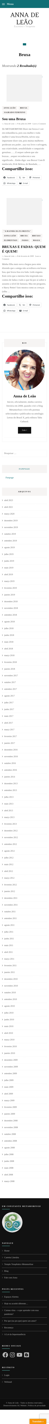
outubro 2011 (10, 911)
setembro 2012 (10, 844)
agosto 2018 (9, 621)
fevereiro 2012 (10, 885)
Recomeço (8, 1327)
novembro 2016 (11, 756)
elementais (10, 240)
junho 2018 (9, 635)
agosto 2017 (9, 696)
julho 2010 (8, 1013)
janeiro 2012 (9, 891)
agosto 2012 (9, 851)
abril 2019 (8, 574)
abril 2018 (8, 648)
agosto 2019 (9, 547)
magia (36, 240)
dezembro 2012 (11, 830)
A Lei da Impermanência (14, 1334)
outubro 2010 (10, 992)
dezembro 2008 (11, 1120)
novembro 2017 (11, 675)
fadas (25, 240)
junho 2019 (9, 561)
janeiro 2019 (9, 595)
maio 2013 (8, 804)
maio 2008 (8, 1168)
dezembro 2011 (10, 898)
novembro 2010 (11, 986)
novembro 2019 (11, 527)
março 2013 (9, 817)
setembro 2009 (10, 1073)
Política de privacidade (37, 1406)
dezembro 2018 (11, 601)
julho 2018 (8, 628)
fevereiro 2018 (10, 662)
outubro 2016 (10, 763)
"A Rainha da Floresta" (17, 231)
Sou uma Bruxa (14, 119)
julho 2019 (8, 554)
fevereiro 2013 (10, 824)
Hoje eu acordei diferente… (16, 1303)
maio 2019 (8, 568)
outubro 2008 (10, 1134)
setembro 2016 (10, 770)
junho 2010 (9, 1019)
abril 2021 (8, 507)
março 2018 (9, 655)
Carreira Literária (11, 1257)
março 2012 (9, 878)
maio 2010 (8, 1026)
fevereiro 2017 (10, 736)
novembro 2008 (11, 1127)
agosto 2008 (9, 1147)
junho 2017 (9, 709)
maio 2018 (8, 642)
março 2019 (9, 581)
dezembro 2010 (11, 979)
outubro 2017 (10, 682)
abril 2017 (8, 723)
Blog (6, 1271)
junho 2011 (9, 938)
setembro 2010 (10, 999)
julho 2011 (8, 932)
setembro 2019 (10, 541)
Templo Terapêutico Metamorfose (18, 1264)
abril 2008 (8, 1174)
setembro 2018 (10, 615)
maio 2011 (8, 945)
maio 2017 (8, 716)
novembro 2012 (11, 837)
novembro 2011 (11, 905)
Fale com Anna (10, 1277)
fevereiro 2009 (10, 1107)
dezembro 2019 (11, 520)
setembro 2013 (10, 790)
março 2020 (9, 514)
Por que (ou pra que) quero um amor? (20, 1321)
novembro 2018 (11, 608)
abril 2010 (8, 1033)
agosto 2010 (9, 1006)
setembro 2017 (10, 689)
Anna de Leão (9, 124)
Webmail (8, 1382)
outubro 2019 (10, 534)
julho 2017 (8, 702)
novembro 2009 (11, 1067)
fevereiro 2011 (10, 965)
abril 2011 (8, 952)
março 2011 (9, 959)
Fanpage (24, 469)
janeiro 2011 (9, 972)
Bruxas (36, 236)
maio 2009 (8, 1087)
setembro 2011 (10, 918)
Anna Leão (10, 108)
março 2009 (9, 1100)
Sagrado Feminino (14, 112)
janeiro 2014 (9, 777)
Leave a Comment (39, 124)
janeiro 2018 (9, 669)
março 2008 (9, 1181)
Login (6, 1375)
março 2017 (9, 729)
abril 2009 (8, 1094)
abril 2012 (8, 871)
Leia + (24, 430)
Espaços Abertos (11, 1297)
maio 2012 (8, 864)
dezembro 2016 (11, 750)
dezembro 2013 (11, 783)
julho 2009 (8, 1080)
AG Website (21, 1406)
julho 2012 (8, 858)
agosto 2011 (9, 925)
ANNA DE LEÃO (24, 18)
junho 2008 (9, 1161)
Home (7, 1251)
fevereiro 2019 (10, 588)
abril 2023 (8, 500)
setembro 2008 (10, 1141)
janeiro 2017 (9, 743)
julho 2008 (8, 1154)
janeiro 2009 (9, 1114)
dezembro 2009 (11, 1060)
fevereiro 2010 (10, 1046)
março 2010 (9, 1040)
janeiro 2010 (9, 1053)
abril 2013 (8, 810)
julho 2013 (8, 797)
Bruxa (23, 108)
